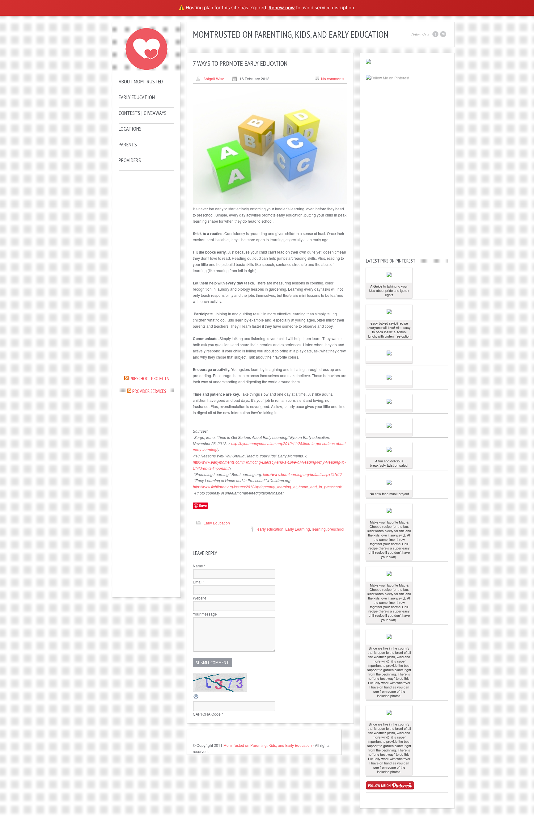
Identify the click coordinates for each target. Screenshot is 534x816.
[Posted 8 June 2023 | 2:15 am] (389, 275)
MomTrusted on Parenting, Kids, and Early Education (267, 745)
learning (319, 529)
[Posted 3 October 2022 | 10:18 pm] (389, 377)
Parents (128, 144)
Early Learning (297, 529)
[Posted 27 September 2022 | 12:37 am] (389, 511)
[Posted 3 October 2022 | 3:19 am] (389, 425)
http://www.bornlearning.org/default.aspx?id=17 (302, 474)
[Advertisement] (146, 272)
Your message (205, 613)
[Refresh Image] (196, 697)
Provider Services (149, 391)
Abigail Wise (213, 78)
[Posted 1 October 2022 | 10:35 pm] (389, 449)
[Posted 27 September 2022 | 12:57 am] (389, 482)
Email (198, 581)
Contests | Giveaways (143, 112)
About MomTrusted (141, 81)
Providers (130, 160)
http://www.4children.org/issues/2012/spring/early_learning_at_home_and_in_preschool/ (267, 486)
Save (203, 505)
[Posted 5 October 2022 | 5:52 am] (389, 312)
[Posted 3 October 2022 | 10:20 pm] (389, 353)
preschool (336, 529)
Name (199, 565)
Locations (130, 128)
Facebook (435, 34)
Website (199, 597)
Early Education (137, 97)
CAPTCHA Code (207, 714)
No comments (332, 78)
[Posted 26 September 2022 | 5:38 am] (389, 637)
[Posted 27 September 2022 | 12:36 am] (389, 574)
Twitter (443, 34)
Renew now (282, 8)
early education (270, 529)
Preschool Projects (149, 378)
